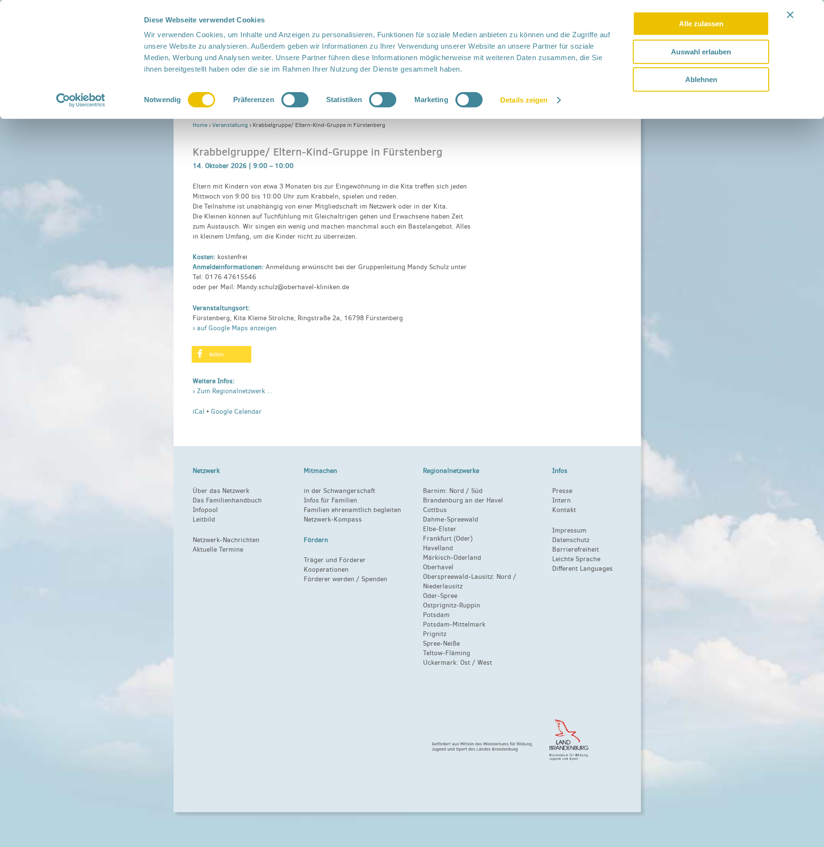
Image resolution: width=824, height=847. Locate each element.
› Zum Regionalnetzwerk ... (233, 391)
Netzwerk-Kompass (333, 519)
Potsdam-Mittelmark (454, 624)
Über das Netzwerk (221, 490)
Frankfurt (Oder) (448, 538)
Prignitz (434, 633)
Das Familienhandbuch (227, 500)
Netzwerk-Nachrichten (226, 539)
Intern (561, 500)
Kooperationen (326, 569)
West (484, 662)
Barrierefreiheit (575, 549)
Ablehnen (701, 79)
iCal (199, 411)
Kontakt (564, 509)
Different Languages (582, 568)
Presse (562, 490)
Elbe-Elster (439, 528)
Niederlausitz (443, 586)
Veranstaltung (230, 125)
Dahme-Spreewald (450, 519)
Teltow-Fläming (446, 653)
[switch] (295, 99)
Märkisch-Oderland (452, 557)
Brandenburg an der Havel (463, 500)
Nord (456, 490)
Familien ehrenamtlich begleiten (352, 509)
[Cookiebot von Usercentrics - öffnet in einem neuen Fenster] (81, 100)
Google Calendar (236, 411)
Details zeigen (523, 100)
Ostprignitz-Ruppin (451, 605)
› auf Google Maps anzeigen (235, 328)
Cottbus (435, 509)
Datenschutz (570, 539)
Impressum (569, 530)
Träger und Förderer (335, 560)
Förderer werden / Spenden (345, 579)
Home (200, 125)
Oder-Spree (440, 595)
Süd (476, 490)
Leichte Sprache (576, 559)
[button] (221, 354)
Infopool (205, 509)
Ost (465, 662)
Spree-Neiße (441, 643)
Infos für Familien (330, 500)
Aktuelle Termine (218, 549)
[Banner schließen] (790, 14)
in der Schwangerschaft (339, 490)
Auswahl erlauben (701, 52)
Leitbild (204, 519)
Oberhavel (438, 567)
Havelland (438, 548)
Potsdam (436, 614)
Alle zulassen (701, 24)
